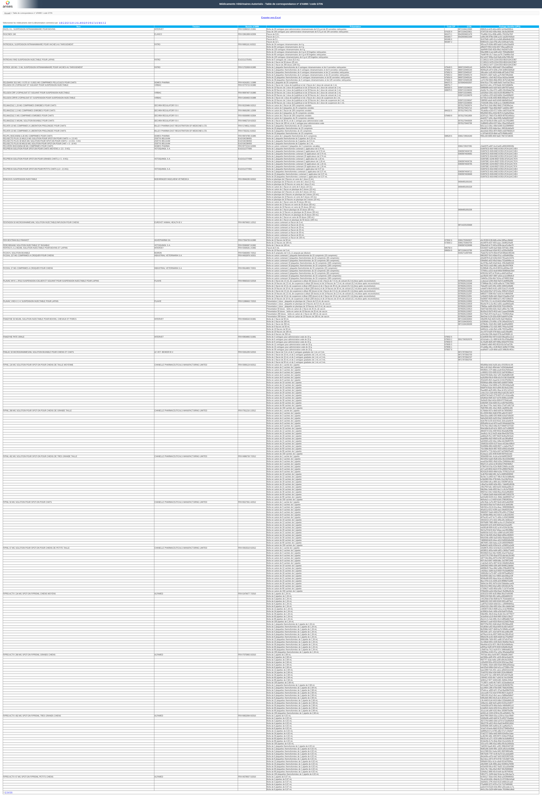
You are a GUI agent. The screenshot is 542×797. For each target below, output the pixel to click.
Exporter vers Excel (271, 17)
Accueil (7, 13)
